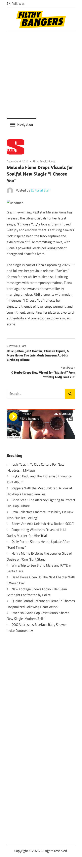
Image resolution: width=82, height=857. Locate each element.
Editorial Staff (41, 190)
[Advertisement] (41, 75)
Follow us (18, 3)
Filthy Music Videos (44, 161)
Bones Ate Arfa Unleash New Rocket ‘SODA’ (43, 523)
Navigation (25, 124)
